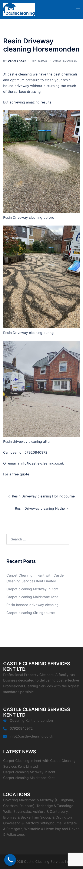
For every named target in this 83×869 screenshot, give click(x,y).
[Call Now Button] (10, 860)
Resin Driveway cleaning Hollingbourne (43, 496)
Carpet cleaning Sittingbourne (30, 613)
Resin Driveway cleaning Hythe (40, 508)
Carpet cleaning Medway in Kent (32, 589)
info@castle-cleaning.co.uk (31, 736)
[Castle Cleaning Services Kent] (19, 9)
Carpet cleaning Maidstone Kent (32, 597)
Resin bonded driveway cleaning (32, 605)
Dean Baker (17, 60)
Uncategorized (65, 60)
